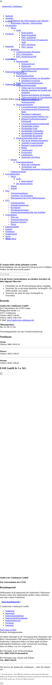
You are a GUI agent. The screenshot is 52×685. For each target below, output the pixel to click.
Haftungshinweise (13, 84)
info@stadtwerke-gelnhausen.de (20, 320)
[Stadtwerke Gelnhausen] (11, 6)
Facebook (9, 34)
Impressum (10, 59)
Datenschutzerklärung (14, 72)
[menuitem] (28, 16)
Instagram (9, 46)
